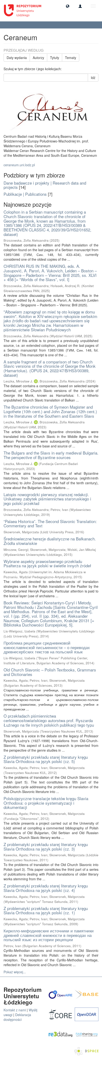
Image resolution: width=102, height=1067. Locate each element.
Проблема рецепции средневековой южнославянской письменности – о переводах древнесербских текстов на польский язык (47, 647)
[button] (67, 6)
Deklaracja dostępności (17, 1017)
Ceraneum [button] (14, 25)
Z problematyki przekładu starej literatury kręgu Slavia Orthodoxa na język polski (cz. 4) (46, 888)
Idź (93, 77)
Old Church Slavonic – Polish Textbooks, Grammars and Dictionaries (50, 672)
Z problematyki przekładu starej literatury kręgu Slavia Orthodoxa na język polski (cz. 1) (46, 910)
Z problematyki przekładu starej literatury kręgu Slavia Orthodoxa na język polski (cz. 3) (46, 846)
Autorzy (38, 57)
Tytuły (54, 57)
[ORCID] (36, 381)
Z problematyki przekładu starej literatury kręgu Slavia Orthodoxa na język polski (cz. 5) (46, 759)
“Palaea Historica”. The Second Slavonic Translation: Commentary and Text (50, 523)
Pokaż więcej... (15, 971)
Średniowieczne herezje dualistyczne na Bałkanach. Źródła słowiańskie (50, 541)
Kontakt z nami (15, 1010)
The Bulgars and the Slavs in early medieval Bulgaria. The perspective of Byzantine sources (51, 455)
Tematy (70, 57)
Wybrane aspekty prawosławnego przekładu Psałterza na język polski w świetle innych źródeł (47, 563)
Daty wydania (17, 57)
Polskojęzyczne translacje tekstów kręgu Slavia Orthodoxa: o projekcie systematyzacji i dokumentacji (46, 802)
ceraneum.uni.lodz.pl (19, 164)
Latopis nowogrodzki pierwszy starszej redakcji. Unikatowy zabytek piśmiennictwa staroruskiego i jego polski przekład (47, 498)
